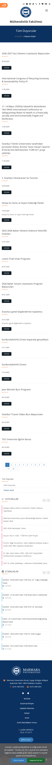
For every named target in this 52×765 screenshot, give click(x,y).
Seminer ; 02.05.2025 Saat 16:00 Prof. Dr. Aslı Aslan (22, 607)
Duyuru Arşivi (9, 490)
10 (44, 465)
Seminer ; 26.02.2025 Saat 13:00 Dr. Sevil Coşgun (22, 634)
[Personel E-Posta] (27, 4)
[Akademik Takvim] (30, 4)
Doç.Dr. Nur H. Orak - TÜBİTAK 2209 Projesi (20, 535)
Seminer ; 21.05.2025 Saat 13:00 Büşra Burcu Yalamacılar (25, 595)
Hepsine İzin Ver (36, 760)
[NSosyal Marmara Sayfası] (42, 4)
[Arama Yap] (49, 4)
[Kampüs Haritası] (39, 4)
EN (46, 4)
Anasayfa (18, 36)
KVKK (27, 718)
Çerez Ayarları (19, 760)
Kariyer (27, 713)
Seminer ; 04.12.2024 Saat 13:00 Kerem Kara (20, 646)
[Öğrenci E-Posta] (23, 4)
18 (13, 469)
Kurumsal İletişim (27, 703)
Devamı (6, 68)
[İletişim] (36, 4)
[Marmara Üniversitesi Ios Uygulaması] (28, 693)
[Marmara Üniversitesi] (26, 12)
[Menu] (46, 9)
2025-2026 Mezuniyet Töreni (14, 528)
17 (8, 469)
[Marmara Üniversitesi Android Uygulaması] (23, 693)
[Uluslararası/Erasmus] (33, 4)
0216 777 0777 (26, 732)
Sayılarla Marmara (27, 708)
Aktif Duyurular (9, 485)
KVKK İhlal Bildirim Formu (27, 722)
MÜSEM (27, 699)
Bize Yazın (27, 740)
